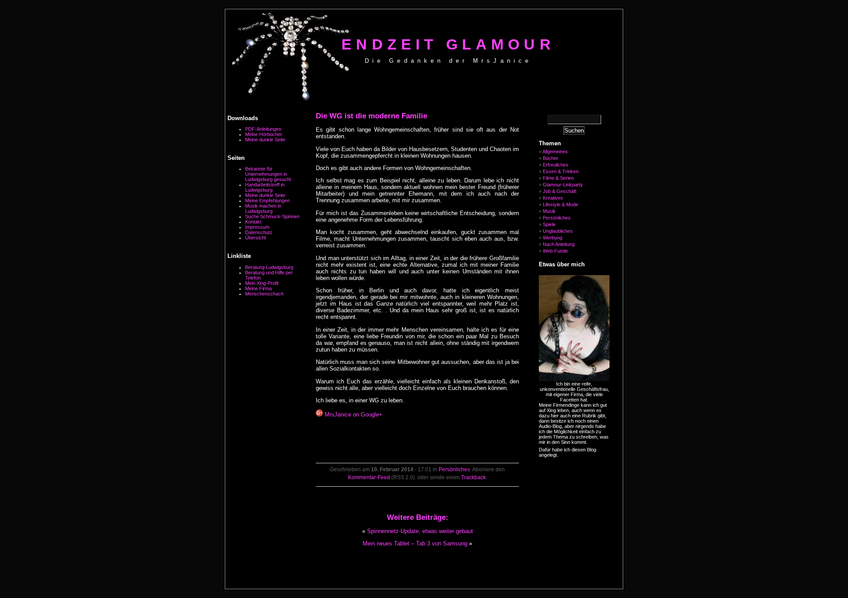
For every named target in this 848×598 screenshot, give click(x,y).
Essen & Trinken (561, 171)
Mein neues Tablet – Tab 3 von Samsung (415, 543)
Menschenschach (264, 293)
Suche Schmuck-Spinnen (272, 216)
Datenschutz (259, 232)
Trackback (473, 477)
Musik (549, 211)
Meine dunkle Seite (265, 139)
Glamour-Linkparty (563, 184)
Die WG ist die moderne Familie (371, 116)
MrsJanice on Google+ (352, 414)
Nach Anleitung (559, 244)
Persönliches (454, 469)
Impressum (257, 227)
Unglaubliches (558, 231)
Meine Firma (258, 288)
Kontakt (253, 221)
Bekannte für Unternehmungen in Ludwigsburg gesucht (268, 174)
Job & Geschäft (559, 191)
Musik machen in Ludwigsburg (263, 208)
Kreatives (553, 198)
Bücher (550, 158)
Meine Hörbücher (263, 134)
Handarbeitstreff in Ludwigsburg (264, 187)
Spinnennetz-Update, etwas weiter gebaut (420, 531)
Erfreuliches (555, 164)
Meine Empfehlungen (267, 200)
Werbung (552, 237)
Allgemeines (555, 151)
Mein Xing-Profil (261, 283)
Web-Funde (555, 251)
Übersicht (255, 237)
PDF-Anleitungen (263, 129)
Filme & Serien (558, 178)
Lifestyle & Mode (560, 204)
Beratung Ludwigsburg (269, 267)
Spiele (549, 224)
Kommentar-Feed (369, 477)
